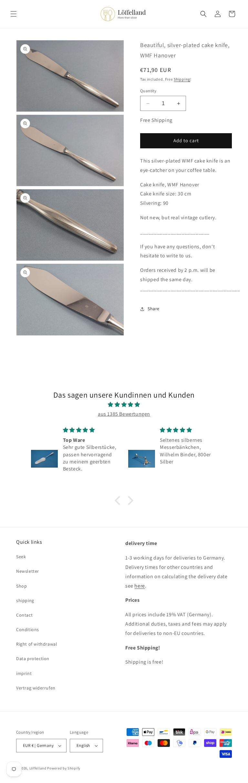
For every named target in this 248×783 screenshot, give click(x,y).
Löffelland (37, 768)
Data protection (32, 658)
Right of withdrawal (36, 644)
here (139, 585)
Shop (21, 586)
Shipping (182, 79)
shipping (25, 600)
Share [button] (154, 309)
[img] (124, 405)
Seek (21, 557)
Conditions (27, 629)
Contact (24, 615)
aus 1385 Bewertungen (124, 414)
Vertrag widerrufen (36, 688)
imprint (24, 673)
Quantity (148, 91)
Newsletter (27, 571)
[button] (13, 14)
